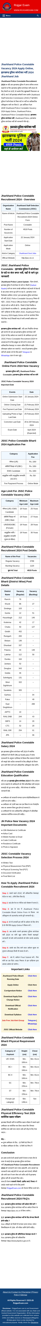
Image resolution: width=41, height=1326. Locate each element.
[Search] (38, 16)
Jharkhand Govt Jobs (27, 253)
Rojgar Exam (21, 5)
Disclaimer (26, 1292)
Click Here (32, 976)
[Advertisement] (20, 39)
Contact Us (16, 1292)
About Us (7, 1292)
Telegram (26, 352)
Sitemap (23, 1295)
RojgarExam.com (14, 1188)
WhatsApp (5, 355)
